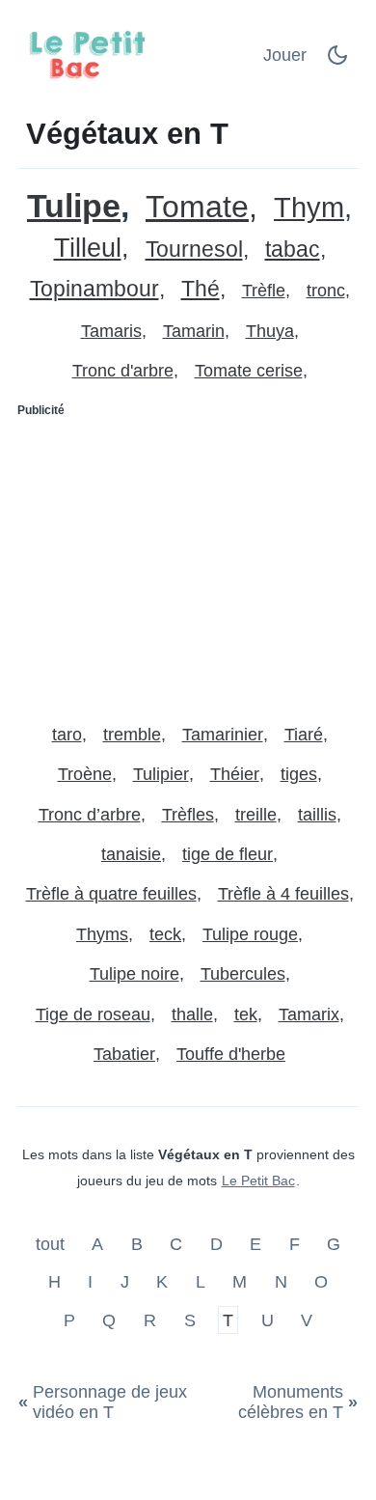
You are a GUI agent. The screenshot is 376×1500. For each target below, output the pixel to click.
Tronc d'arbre (123, 370)
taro (67, 734)
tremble (132, 734)
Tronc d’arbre (90, 814)
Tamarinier (222, 734)
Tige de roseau (93, 1014)
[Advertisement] (188, 563)
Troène (85, 774)
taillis (317, 814)
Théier (234, 774)
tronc (326, 290)
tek (245, 1014)
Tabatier (124, 1054)
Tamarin (194, 331)
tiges (299, 774)
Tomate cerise (249, 370)
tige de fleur (227, 854)
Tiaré (303, 734)
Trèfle (263, 290)
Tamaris (111, 331)
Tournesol (194, 249)
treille (256, 814)
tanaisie (131, 854)
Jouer (285, 55)
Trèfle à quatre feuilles (111, 893)
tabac (292, 249)
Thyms (102, 934)
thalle (192, 1014)
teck (165, 934)
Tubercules (243, 974)
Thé (200, 289)
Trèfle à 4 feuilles (283, 893)
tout (52, 1243)
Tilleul (87, 248)
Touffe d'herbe (230, 1054)
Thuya (270, 331)
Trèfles (188, 814)
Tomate (197, 207)
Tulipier (161, 774)
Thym (309, 208)
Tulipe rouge (250, 934)
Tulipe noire (134, 974)
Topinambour (94, 289)
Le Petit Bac (258, 1180)
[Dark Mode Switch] (337, 60)
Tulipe (74, 206)
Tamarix (309, 1014)
